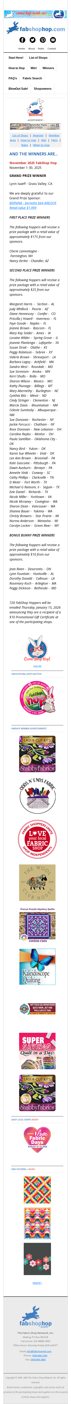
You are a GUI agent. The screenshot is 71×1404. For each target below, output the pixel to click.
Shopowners (43, 88)
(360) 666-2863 (38, 1359)
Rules (41, 48)
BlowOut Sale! (18, 88)
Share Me (37, 666)
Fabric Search (32, 78)
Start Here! (16, 57)
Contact (52, 48)
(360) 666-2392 (39, 1355)
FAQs (54, 140)
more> (35, 1119)
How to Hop (17, 68)
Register (38, 135)
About (31, 48)
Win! (34, 68)
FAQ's (13, 78)
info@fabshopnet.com (39, 1351)
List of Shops (38, 57)
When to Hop (41, 145)
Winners (48, 68)
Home (21, 48)
